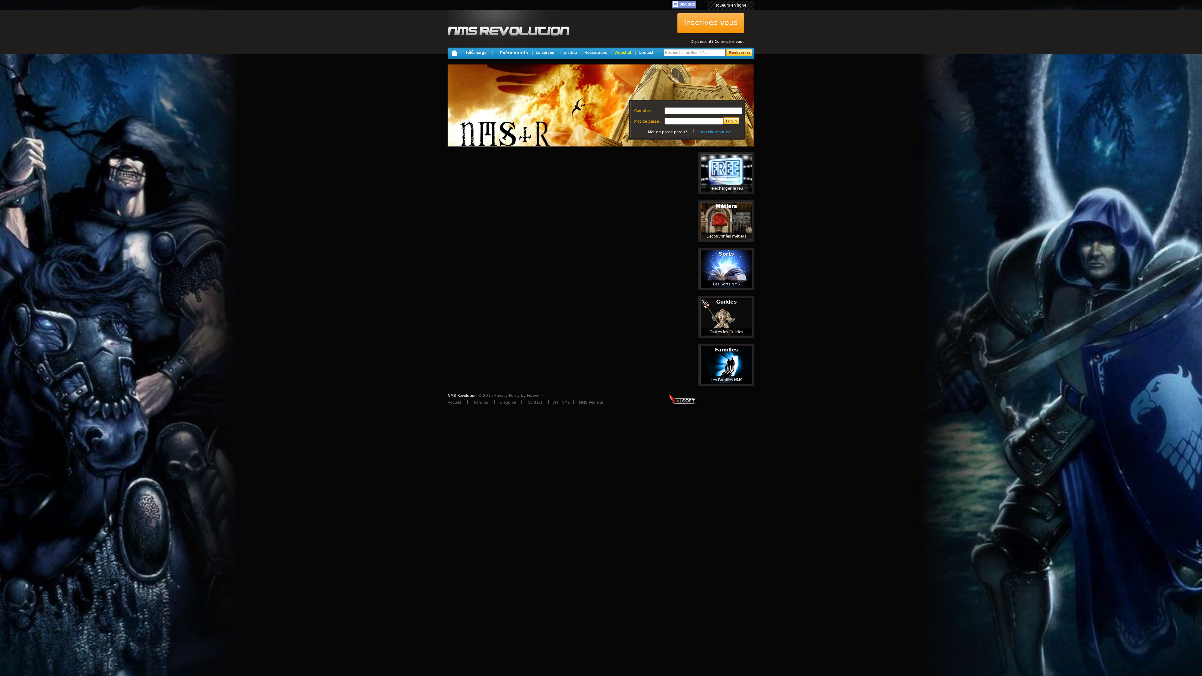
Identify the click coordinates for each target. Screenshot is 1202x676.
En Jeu (570, 52)
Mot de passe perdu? (667, 132)
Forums (481, 402)
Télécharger (476, 52)
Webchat (622, 52)
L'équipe (508, 402)
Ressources (595, 52)
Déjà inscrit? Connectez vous (717, 41)
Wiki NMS (561, 402)
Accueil (454, 402)
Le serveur (546, 52)
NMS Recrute (591, 402)
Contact (646, 52)
